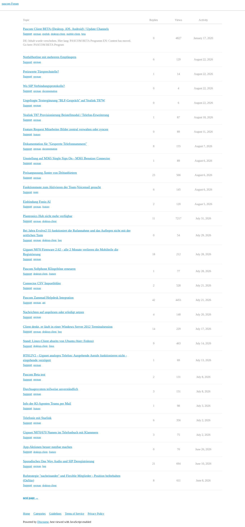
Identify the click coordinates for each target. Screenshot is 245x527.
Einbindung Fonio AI (37, 201)
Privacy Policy (96, 513)
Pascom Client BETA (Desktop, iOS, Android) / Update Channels (66, 29)
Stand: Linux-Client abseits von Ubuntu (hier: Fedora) (58, 341)
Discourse (43, 521)
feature (36, 134)
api (43, 302)
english (46, 34)
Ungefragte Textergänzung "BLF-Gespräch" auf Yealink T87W (64, 100)
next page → (30, 497)
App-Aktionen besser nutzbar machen (47, 447)
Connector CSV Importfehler (42, 283)
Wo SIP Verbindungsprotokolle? (44, 86)
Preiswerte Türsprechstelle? (41, 71)
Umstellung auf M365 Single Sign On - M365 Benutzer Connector (66, 158)
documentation (49, 91)
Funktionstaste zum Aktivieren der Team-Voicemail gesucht (62, 187)
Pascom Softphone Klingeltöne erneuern (49, 268)
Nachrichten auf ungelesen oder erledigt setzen (53, 312)
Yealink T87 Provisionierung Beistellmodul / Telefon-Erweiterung (66, 115)
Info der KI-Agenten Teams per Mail (47, 403)
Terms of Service (74, 513)
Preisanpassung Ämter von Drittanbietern (50, 172)
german (37, 34)
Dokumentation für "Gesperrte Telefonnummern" (55, 144)
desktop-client (58, 34)
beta (83, 34)
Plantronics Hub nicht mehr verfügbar (47, 216)
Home (26, 513)
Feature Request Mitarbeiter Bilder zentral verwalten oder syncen (65, 129)
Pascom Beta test (34, 374)
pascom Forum (10, 3)
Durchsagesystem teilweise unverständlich (50, 389)
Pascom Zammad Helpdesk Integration (48, 297)
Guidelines (55, 513)
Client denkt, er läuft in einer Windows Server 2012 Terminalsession (67, 326)
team (35, 192)
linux (51, 346)
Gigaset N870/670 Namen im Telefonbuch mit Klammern (60, 432)
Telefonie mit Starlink (37, 418)
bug (60, 240)
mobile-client (73, 34)
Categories (40, 513)
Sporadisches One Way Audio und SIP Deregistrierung (58, 461)
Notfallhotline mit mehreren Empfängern (49, 57)
